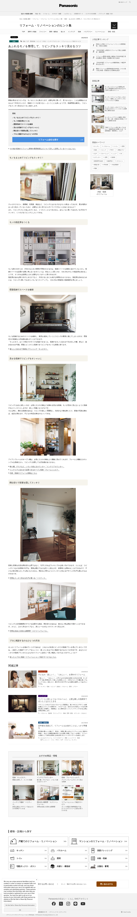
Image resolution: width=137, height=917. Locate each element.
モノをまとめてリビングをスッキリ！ (27, 117)
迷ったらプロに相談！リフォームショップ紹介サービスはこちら (33, 657)
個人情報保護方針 (40, 912)
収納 (65, 19)
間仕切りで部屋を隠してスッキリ (26, 131)
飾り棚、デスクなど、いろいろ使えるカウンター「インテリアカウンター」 (37, 466)
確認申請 (110, 161)
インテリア (71, 31)
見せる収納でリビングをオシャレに (26, 127)
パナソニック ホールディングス (57, 912)
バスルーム (64, 686)
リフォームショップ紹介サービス (71, 41)
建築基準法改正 (98, 161)
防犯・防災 (111, 31)
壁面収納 (32, 41)
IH (121, 153)
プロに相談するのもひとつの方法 (26, 134)
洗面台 (58, 686)
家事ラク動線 (32, 31)
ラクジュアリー (57, 713)
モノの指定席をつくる (22, 121)
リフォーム (35, 19)
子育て (112, 150)
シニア (115, 153)
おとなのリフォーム (46, 738)
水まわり (84, 713)
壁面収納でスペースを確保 (23, 124)
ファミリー (42, 31)
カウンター (77, 713)
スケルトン (120, 161)
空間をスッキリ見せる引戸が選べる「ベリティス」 (28, 578)
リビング (38, 41)
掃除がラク (121, 150)
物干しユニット (45, 740)
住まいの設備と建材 (27, 14)
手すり (57, 740)
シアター (75, 686)
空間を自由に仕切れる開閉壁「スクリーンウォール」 (29, 631)
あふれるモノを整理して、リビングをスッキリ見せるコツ (84, 19)
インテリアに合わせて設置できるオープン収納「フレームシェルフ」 (35, 470)
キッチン (43, 686)
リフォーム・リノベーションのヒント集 (51, 19)
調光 (71, 713)
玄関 (106, 157)
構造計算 (96, 164)
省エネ (63, 31)
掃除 (66, 738)
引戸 (27, 41)
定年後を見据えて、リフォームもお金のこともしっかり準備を (62, 727)
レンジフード (72, 738)
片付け (44, 41)
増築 (95, 168)
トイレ (53, 740)
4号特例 (105, 164)
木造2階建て (115, 164)
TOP (23, 31)
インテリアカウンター (53, 41)
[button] (38, 14)
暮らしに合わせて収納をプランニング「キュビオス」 (29, 349)
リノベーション (100, 31)
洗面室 (50, 713)
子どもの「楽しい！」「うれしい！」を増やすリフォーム (61, 675)
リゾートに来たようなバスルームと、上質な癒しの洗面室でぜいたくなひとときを (62, 700)
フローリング (105, 153)
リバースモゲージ (58, 738)
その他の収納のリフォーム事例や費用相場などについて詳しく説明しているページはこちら (43, 148)
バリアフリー (88, 31)
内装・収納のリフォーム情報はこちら (23, 473)
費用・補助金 (53, 31)
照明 (70, 686)
